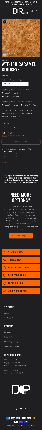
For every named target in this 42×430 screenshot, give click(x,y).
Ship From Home (13, 96)
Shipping (4, 135)
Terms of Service (11, 347)
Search (7, 313)
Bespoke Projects (21, 236)
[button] (4, 11)
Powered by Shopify (28, 425)
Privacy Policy (10, 332)
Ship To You (29, 105)
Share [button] (6, 162)
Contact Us (9, 318)
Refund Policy (10, 337)
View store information (14, 157)
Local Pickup (11, 105)
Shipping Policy (11, 342)
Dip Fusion (16, 425)
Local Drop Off (13, 93)
